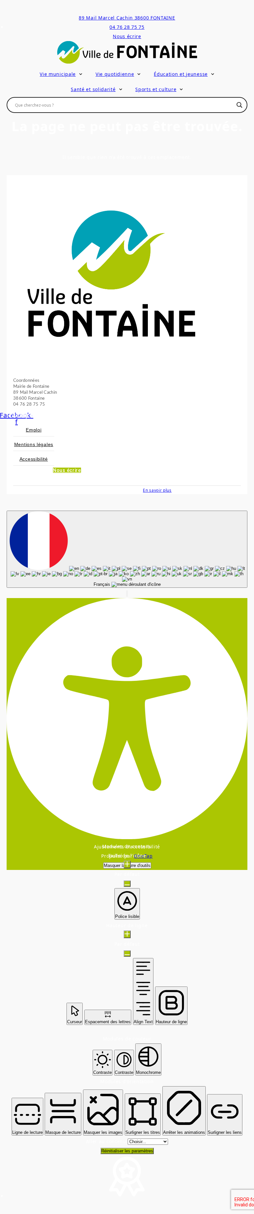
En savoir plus (157, 490)
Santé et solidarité (93, 89)
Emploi (33, 429)
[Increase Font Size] (127, 864)
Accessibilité (34, 459)
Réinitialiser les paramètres (127, 1150)
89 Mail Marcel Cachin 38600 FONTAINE (127, 18)
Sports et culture (155, 89)
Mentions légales (33, 444)
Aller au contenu (107, 1141)
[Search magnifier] (239, 105)
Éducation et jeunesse (181, 74)
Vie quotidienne (115, 74)
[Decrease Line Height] (127, 953)
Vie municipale (58, 74)
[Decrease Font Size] (127, 884)
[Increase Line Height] (127, 934)
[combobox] (127, 549)
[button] (127, 593)
